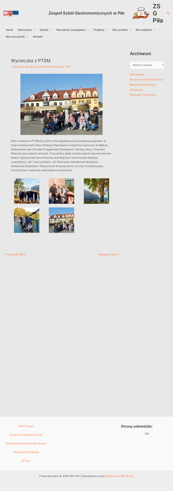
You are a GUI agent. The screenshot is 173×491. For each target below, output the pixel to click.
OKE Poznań (137, 74)
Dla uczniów (120, 29)
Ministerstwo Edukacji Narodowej (26, 443)
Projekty (99, 29)
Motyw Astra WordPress (119, 476)
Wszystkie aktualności (26, 66)
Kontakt (38, 36)
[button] (168, 13)
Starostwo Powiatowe (143, 94)
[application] (33, 30)
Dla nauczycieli (15, 36)
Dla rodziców (144, 29)
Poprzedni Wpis (15, 254)
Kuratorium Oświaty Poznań (146, 79)
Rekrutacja (25, 29)
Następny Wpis (109, 254)
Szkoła (44, 29)
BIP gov (26, 460)
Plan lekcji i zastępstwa (70, 29)
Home (9, 29)
